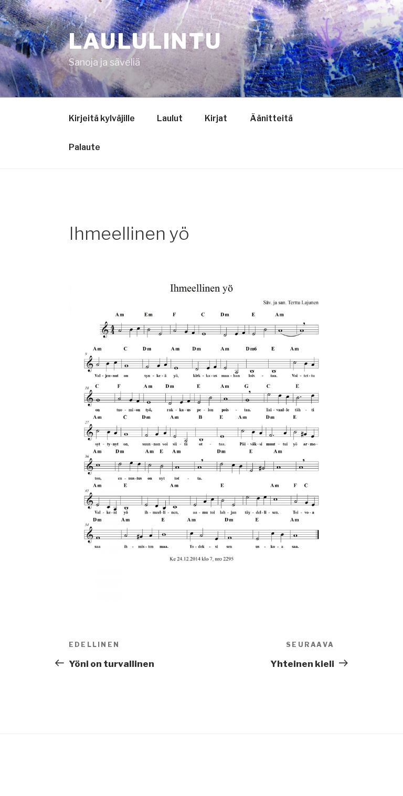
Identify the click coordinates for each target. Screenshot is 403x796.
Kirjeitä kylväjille (102, 118)
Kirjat (216, 118)
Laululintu (145, 41)
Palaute (84, 147)
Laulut (170, 118)
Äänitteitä (271, 118)
